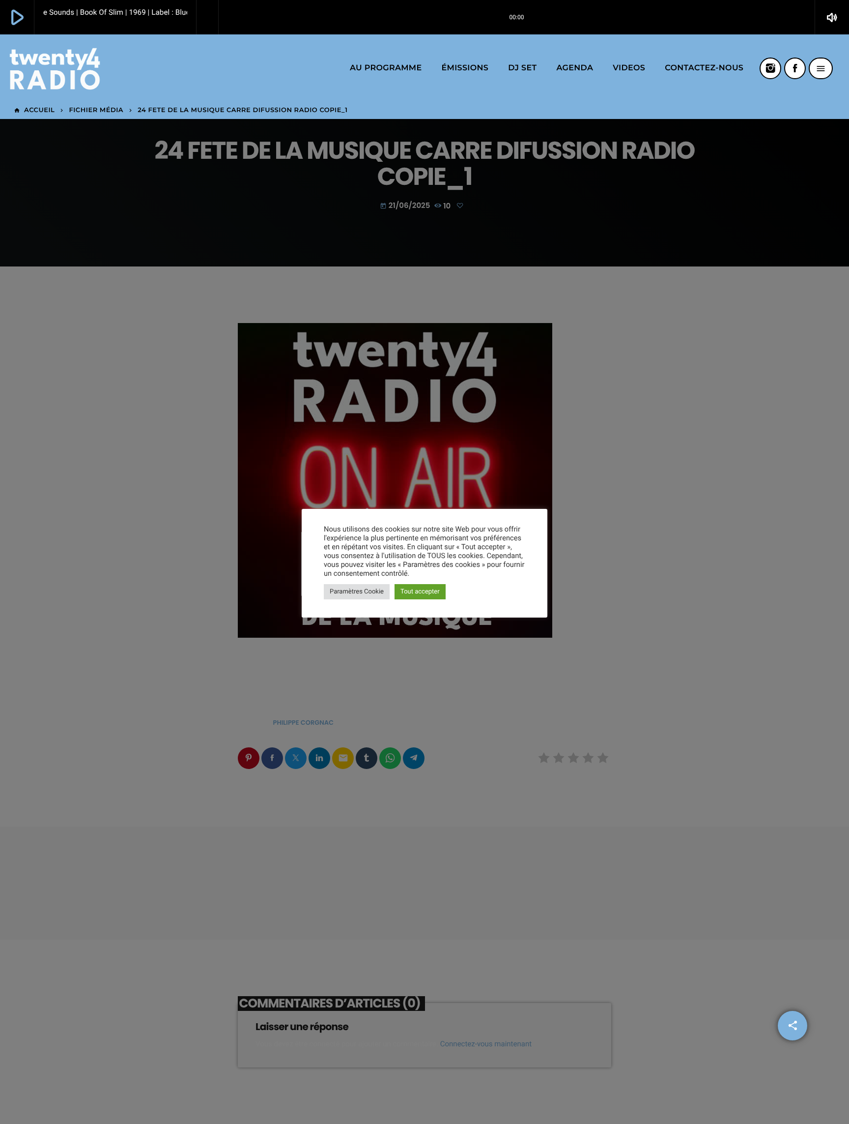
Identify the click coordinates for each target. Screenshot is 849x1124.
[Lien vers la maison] (54, 68)
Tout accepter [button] (420, 591)
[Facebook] (795, 68)
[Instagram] (770, 68)
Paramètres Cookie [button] (357, 591)
